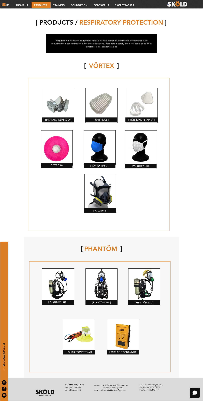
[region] (58, 105)
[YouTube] (4, 395)
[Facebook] (4, 389)
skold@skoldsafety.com (112, 387)
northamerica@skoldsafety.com (112, 390)
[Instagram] (4, 382)
